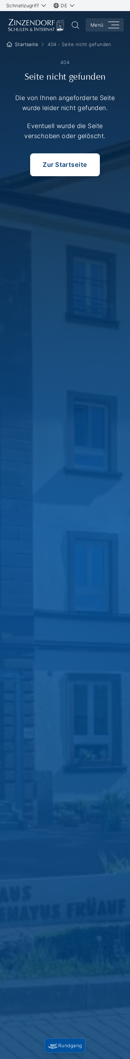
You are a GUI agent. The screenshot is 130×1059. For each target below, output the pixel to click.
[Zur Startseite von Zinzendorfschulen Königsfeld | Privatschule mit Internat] (35, 25)
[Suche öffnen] (75, 25)
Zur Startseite (65, 164)
